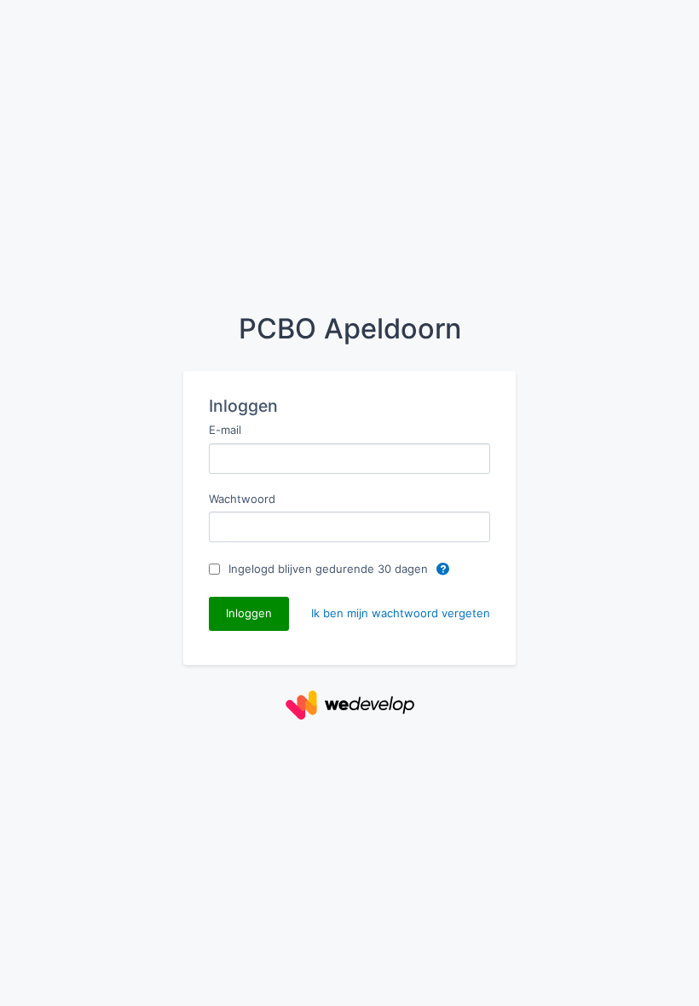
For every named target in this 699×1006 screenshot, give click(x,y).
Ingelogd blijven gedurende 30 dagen (329, 568)
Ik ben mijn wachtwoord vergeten (400, 613)
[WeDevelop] (350, 703)
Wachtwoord (242, 499)
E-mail (225, 430)
